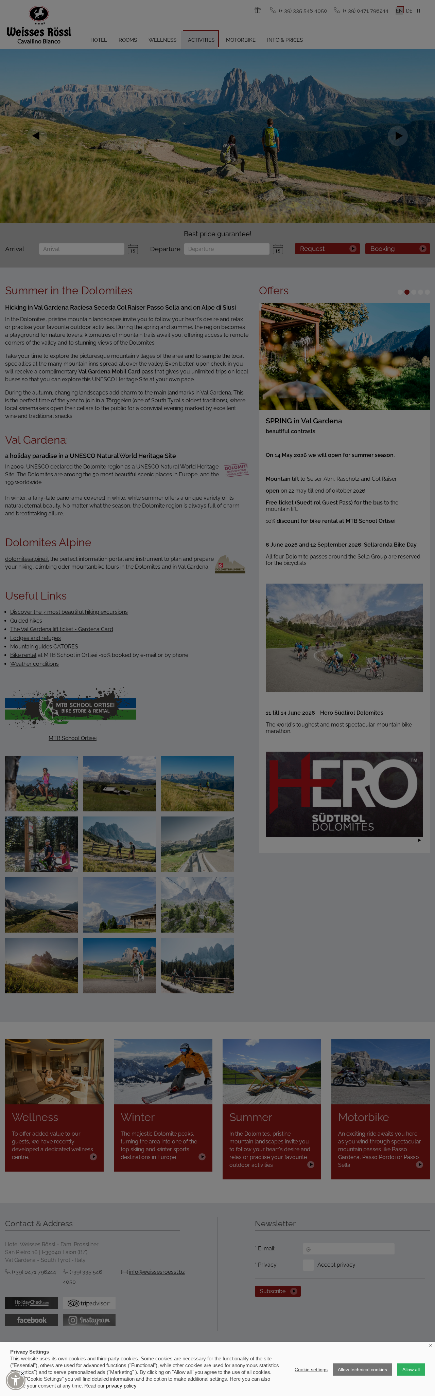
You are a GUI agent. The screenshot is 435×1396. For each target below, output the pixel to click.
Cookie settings (311, 1369)
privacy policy (121, 1386)
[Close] (22, 1374)
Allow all (411, 1369)
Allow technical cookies (362, 1369)
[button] (15, 1380)
